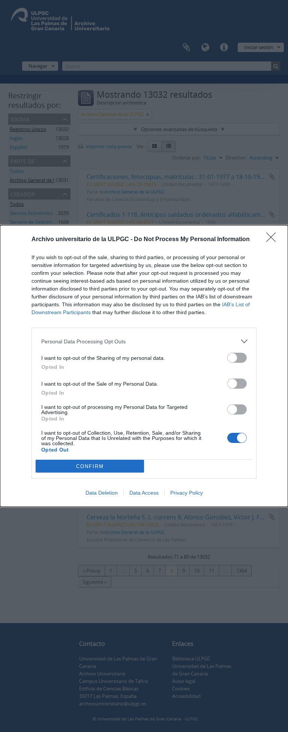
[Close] (273, 240)
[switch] (237, 358)
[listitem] (144, 341)
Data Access (144, 493)
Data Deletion (102, 493)
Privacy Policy (186, 493)
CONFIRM (90, 466)
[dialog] (144, 366)
